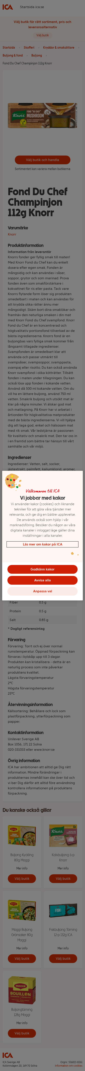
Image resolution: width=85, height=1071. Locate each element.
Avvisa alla (42, 580)
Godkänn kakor (42, 569)
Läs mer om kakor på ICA (42, 544)
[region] (42, 535)
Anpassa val (42, 591)
